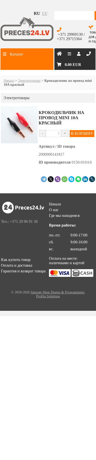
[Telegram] (44, 179)
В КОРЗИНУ (82, 133)
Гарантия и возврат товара (23, 271)
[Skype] (71, 179)
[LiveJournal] (92, 179)
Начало (9, 81)
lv (45, 13)
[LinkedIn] (85, 179)
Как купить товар (16, 260)
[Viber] (58, 179)
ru (37, 13)
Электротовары (29, 81)
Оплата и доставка (16, 265)
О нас (54, 210)
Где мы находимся (64, 215)
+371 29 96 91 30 (24, 221)
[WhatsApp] (64, 179)
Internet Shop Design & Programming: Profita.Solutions (58, 294)
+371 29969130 (70, 34)
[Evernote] (78, 179)
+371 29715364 (69, 39)
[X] (51, 179)
